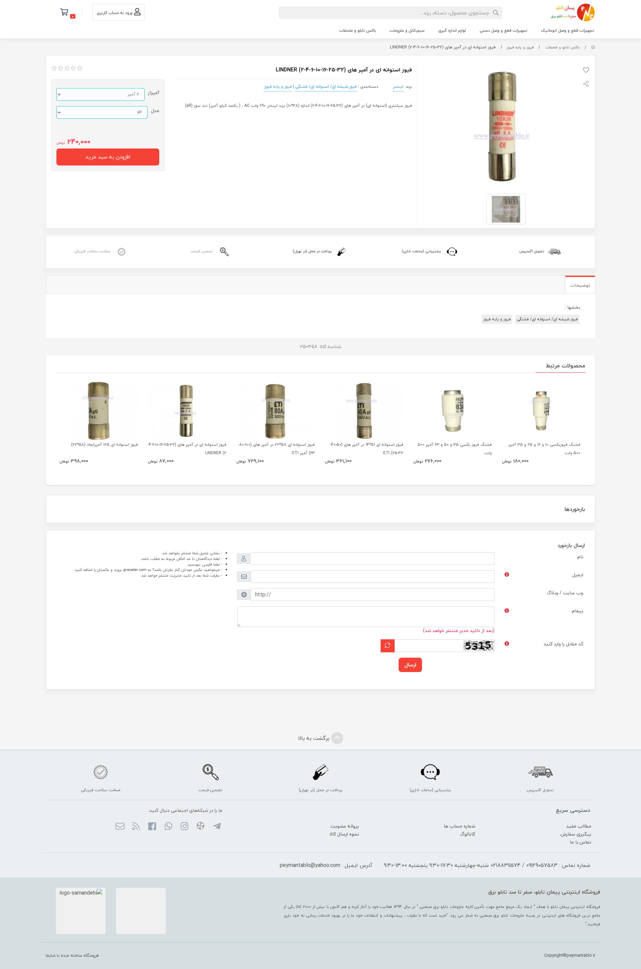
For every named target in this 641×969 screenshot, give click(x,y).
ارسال (410, 664)
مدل (155, 110)
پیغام (577, 611)
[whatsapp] (168, 827)
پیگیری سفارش (576, 834)
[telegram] (216, 827)
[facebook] (152, 827)
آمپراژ (153, 92)
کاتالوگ (467, 834)
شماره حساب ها (459, 826)
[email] (119, 827)
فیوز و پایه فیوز (520, 47)
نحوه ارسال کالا (344, 834)
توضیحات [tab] (580, 285)
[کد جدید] (388, 645)
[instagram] (184, 827)
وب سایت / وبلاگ (565, 593)
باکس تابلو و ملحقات (357, 30)
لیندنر (398, 86)
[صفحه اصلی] (593, 47)
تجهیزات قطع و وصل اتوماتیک (567, 30)
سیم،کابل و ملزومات (407, 30)
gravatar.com (135, 570)
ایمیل (577, 575)
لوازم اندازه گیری (452, 30)
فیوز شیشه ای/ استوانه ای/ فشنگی (326, 86)
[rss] (136, 827)
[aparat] (200, 827)
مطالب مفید (578, 826)
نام (580, 557)
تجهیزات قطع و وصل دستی (503, 30)
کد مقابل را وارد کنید (563, 644)
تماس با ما (580, 842)
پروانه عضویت (345, 826)
